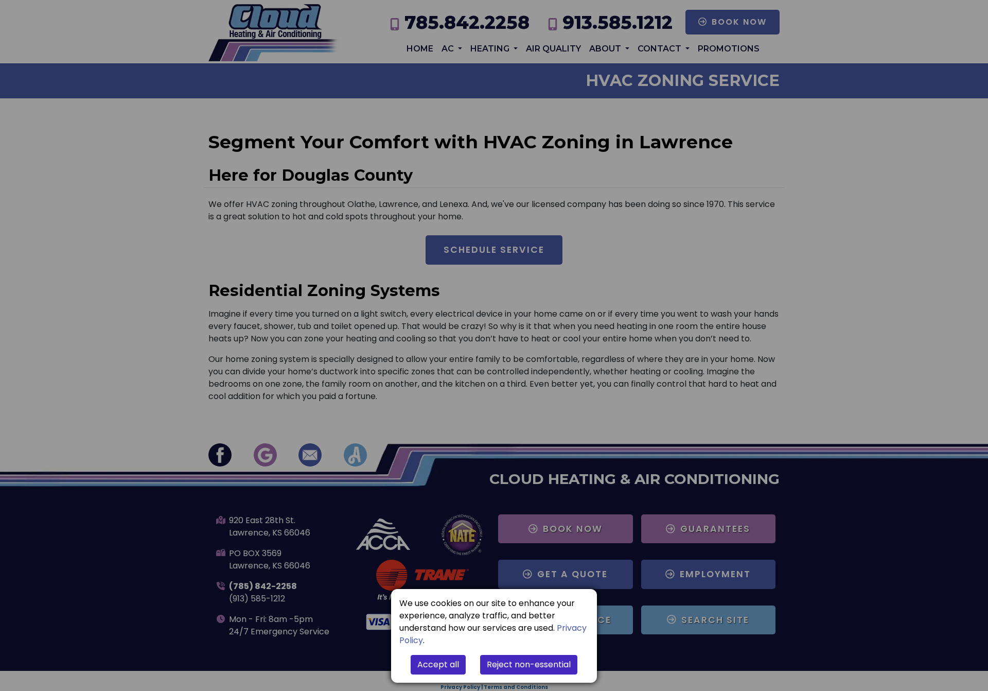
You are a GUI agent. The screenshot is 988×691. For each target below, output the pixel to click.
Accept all (438, 664)
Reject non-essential (529, 664)
